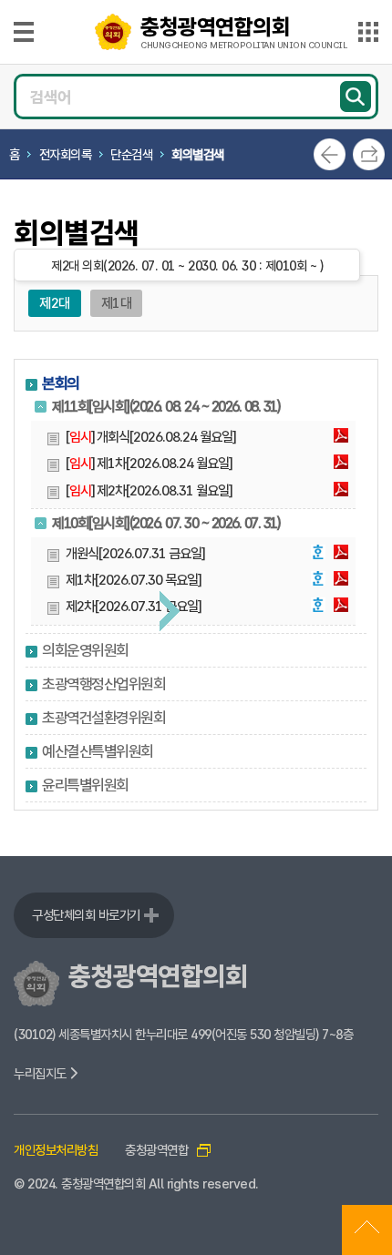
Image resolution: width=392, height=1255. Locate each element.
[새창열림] (341, 437)
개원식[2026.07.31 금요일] (135, 554)
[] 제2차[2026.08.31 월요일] (149, 491)
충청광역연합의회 (243, 32)
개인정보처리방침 (56, 1150)
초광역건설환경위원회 (103, 718)
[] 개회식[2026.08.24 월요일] (150, 437)
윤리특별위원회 (85, 785)
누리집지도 (41, 1073)
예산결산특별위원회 (97, 751)
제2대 (54, 303)
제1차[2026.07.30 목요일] (133, 580)
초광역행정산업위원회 (103, 684)
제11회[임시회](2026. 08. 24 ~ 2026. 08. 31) (165, 406)
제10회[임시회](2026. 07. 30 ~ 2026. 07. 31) (165, 523)
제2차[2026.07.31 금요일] (133, 606)
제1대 (116, 303)
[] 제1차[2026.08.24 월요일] (149, 463)
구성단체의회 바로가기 (86, 915)
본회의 (60, 383)
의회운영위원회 (85, 650)
